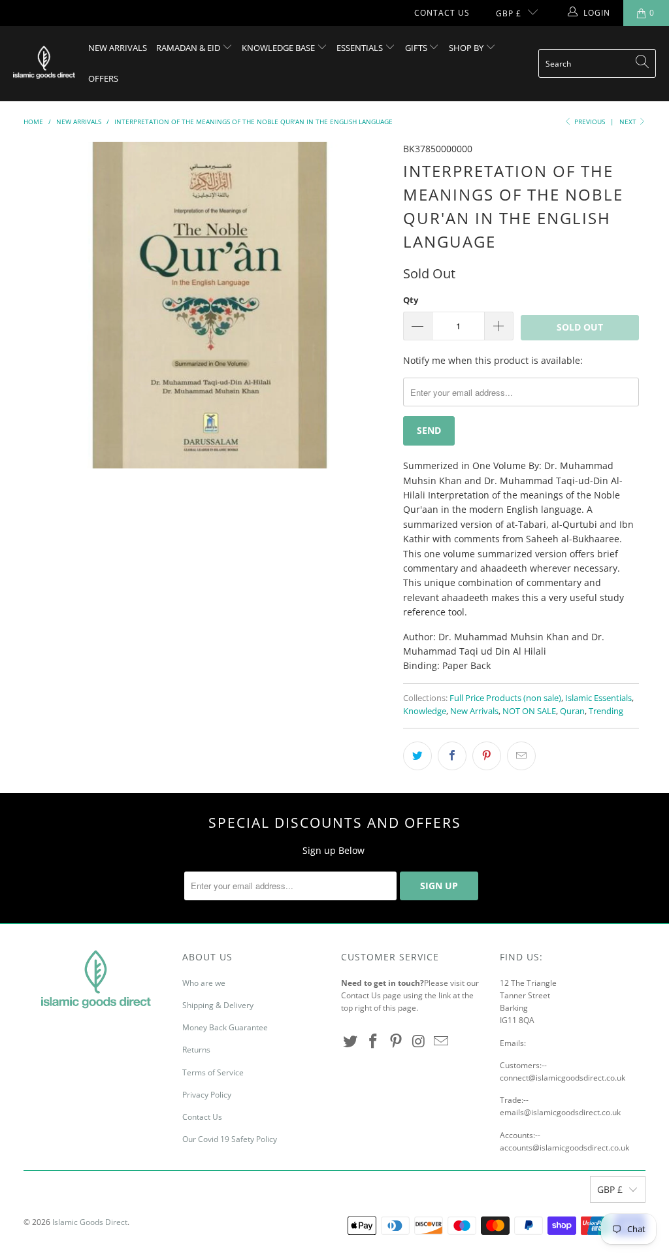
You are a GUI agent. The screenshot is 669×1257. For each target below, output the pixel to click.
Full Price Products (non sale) (505, 698)
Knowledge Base (279, 48)
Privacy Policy (206, 1094)
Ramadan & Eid (189, 48)
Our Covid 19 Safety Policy (229, 1139)
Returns (196, 1049)
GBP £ (508, 13)
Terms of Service (213, 1072)
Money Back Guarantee (225, 1027)
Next (628, 121)
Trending (606, 711)
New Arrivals (117, 48)
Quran (572, 711)
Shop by (467, 48)
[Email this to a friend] (521, 756)
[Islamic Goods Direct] (44, 63)
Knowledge (424, 711)
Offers (103, 78)
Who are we (203, 982)
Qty (410, 300)
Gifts (417, 48)
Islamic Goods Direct (89, 1222)
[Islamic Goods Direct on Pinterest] (396, 1041)
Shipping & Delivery (217, 1005)
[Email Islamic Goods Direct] (441, 1041)
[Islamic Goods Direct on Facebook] (373, 1041)
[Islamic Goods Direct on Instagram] (419, 1041)
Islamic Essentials (598, 698)
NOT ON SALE (529, 711)
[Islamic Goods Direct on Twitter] (351, 1041)
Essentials (360, 48)
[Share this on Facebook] (452, 756)
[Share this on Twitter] (417, 756)
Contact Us (442, 12)
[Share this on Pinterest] (486, 756)
